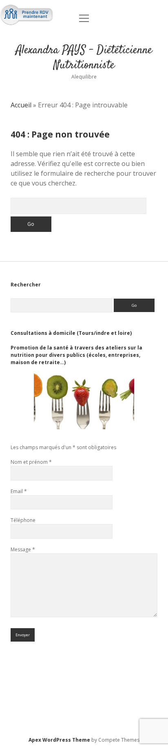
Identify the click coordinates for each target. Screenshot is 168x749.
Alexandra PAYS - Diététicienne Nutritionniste (84, 58)
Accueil (21, 104)
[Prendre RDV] (26, 18)
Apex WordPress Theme (59, 739)
